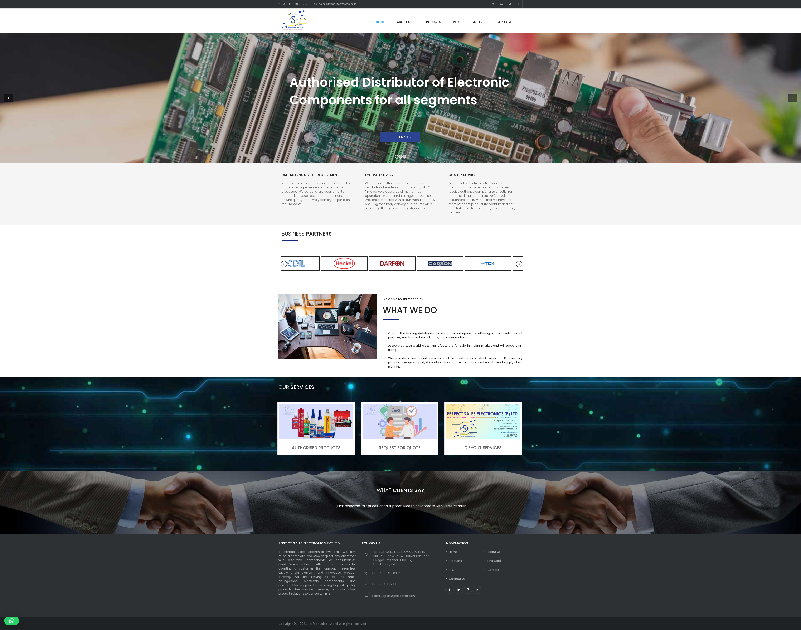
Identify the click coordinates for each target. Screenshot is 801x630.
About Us (493, 552)
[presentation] (284, 264)
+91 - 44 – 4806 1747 (387, 573)
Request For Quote (400, 448)
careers (493, 570)
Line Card (494, 561)
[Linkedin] (501, 4)
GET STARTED (400, 137)
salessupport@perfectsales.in (393, 596)
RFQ (452, 570)
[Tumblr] (493, 4)
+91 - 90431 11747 (384, 584)
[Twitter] (510, 4)
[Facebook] (518, 4)
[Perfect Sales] (293, 21)
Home (453, 552)
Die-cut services (483, 448)
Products (455, 561)
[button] (11, 621)
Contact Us (457, 579)
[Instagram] (468, 590)
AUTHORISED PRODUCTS (316, 448)
